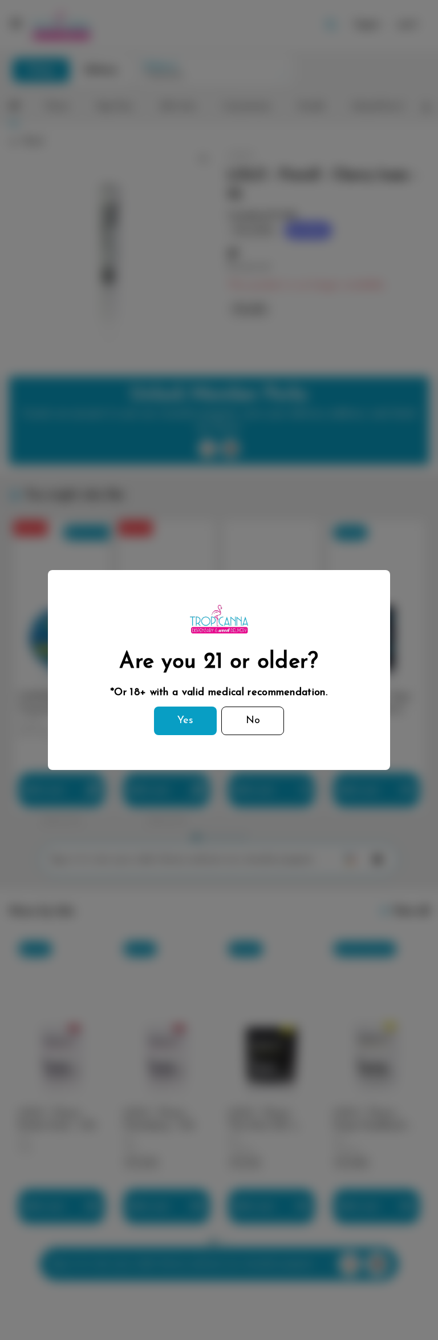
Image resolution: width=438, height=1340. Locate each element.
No (253, 721)
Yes (185, 721)
